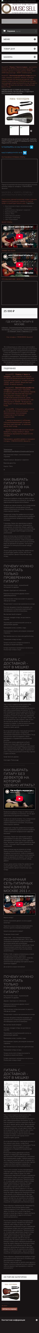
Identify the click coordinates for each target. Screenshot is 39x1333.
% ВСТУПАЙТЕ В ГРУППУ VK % (12, 152)
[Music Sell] (19, 9)
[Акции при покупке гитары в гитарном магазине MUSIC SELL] (19, 1)
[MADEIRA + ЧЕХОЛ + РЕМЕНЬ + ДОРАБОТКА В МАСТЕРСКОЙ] (11, 1291)
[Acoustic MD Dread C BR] (14, 130)
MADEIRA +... (6, 1303)
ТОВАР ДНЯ (9, 49)
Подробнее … (30, 203)
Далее (31, 131)
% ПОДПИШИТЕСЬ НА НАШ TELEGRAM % (15, 147)
